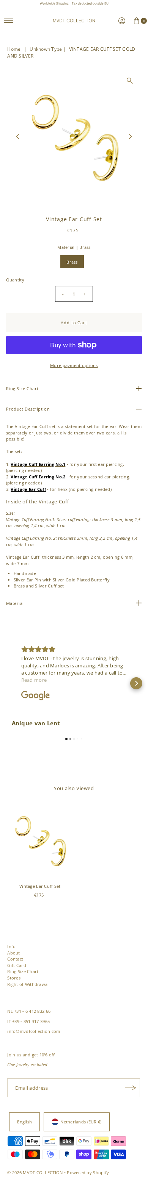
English (24, 1122)
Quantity (15, 280)
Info (11, 946)
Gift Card (16, 965)
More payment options (74, 365)
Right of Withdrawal (28, 984)
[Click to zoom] (129, 80)
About (13, 953)
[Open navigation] (9, 20)
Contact (15, 959)
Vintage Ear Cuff (28, 489)
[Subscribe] (130, 1087)
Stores (13, 978)
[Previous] (18, 136)
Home (13, 49)
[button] (12, 683)
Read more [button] (34, 679)
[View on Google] (35, 696)
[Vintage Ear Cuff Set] (40, 840)
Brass (71, 262)
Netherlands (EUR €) (80, 1122)
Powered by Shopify (88, 1172)
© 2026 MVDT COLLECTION (35, 1172)
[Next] (129, 136)
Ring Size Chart (22, 971)
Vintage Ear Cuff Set (40, 886)
